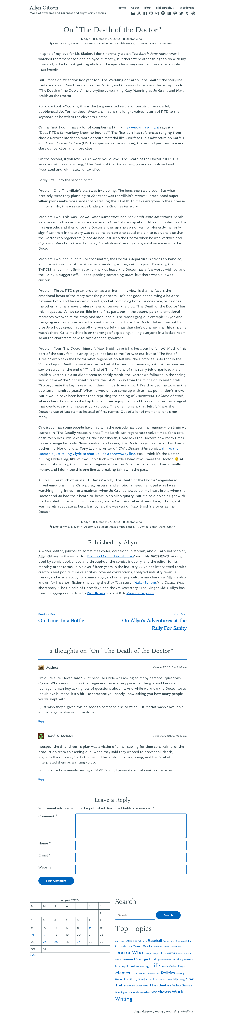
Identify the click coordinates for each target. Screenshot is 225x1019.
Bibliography (164, 8)
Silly (175, 979)
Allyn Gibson (44, 8)
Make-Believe (145, 583)
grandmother (164, 959)
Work (177, 991)
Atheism (131, 941)
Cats (173, 941)
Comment (47, 816)
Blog (147, 8)
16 (32, 934)
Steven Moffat (142, 986)
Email (44, 855)
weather (145, 992)
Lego (147, 966)
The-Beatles (160, 985)
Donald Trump (151, 954)
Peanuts (142, 973)
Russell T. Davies (137, 43)
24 (45, 941)
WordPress (187, 8)
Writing (123, 999)
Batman (166, 941)
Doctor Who (134, 38)
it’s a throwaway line (118, 454)
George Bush (146, 959)
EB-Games (168, 953)
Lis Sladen (101, 43)
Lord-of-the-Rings (173, 966)
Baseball (155, 941)
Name (44, 843)
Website (45, 867)
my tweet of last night (141, 127)
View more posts (140, 593)
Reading (180, 973)
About (135, 8)
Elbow (180, 954)
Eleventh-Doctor (82, 43)
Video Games (182, 985)
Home (122, 8)
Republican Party (126, 979)
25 (56, 941)
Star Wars (129, 985)
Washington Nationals (127, 992)
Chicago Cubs (183, 941)
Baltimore (142, 941)
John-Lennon (135, 966)
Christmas (123, 946)
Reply (41, 721)
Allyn (87, 38)
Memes (122, 972)
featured (128, 959)
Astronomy (120, 941)
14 (90, 927)
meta (134, 973)
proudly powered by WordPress (174, 1011)
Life (155, 965)
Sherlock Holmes (148, 979)
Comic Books (142, 946)
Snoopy (182, 980)
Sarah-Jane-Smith (162, 43)
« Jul (33, 954)
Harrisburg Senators (183, 959)
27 (78, 941)
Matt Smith (117, 43)
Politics (168, 972)
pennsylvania (154, 973)
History (120, 966)
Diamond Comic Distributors (110, 556)
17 (44, 934)
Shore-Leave (166, 980)
